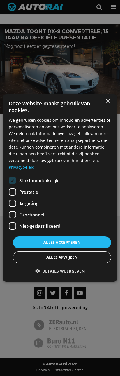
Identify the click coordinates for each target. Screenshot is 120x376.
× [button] (107, 101)
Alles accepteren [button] (62, 242)
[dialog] (60, 188)
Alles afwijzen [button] (62, 257)
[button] (60, 271)
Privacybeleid (22, 167)
